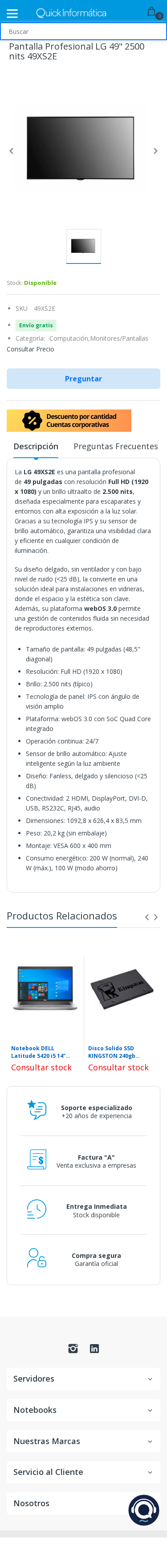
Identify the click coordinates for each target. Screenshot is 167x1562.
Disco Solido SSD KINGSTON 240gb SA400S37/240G (111, 1052)
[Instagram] (73, 1351)
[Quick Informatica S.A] (71, 13)
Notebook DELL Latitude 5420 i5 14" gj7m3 (38, 1052)
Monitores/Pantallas (119, 338)
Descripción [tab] (35, 446)
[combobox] (83, 31)
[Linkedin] (94, 1351)
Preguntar (83, 379)
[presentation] (147, 917)
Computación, (69, 338)
